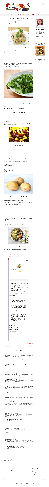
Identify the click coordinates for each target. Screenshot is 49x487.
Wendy (6, 363)
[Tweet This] (6, 343)
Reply (6, 365)
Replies (7, 418)
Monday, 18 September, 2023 (11, 439)
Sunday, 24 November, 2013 (14, 428)
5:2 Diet (33, 14)
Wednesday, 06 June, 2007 (12, 352)
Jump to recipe (18, 21)
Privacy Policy (19, 483)
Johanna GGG (7, 373)
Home (11, 14)
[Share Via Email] (9, 343)
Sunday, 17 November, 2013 (14, 413)
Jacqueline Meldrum (9, 379)
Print (26, 260)
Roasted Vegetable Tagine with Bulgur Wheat (13, 255)
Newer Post (7, 346)
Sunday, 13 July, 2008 (11, 401)
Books (24, 14)
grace (6, 401)
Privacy (37, 14)
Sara (6, 367)
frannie (6, 352)
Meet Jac (15, 14)
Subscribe (28, 14)
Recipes (19, 14)
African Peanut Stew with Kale (11, 251)
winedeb (6, 390)
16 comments (19, 20)
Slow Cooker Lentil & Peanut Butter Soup (12, 256)
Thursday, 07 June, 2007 (14, 373)
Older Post (29, 346)
